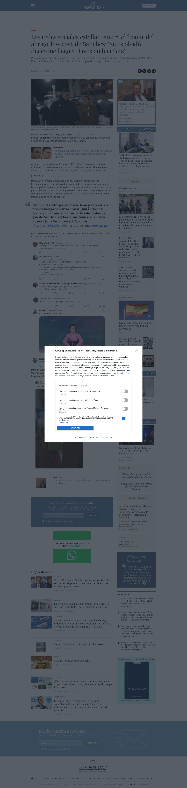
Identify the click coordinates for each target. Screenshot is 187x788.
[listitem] (93, 385)
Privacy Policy (107, 437)
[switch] (125, 391)
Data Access (93, 437)
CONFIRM (75, 428)
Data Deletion (79, 437)
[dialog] (93, 394)
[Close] (137, 351)
